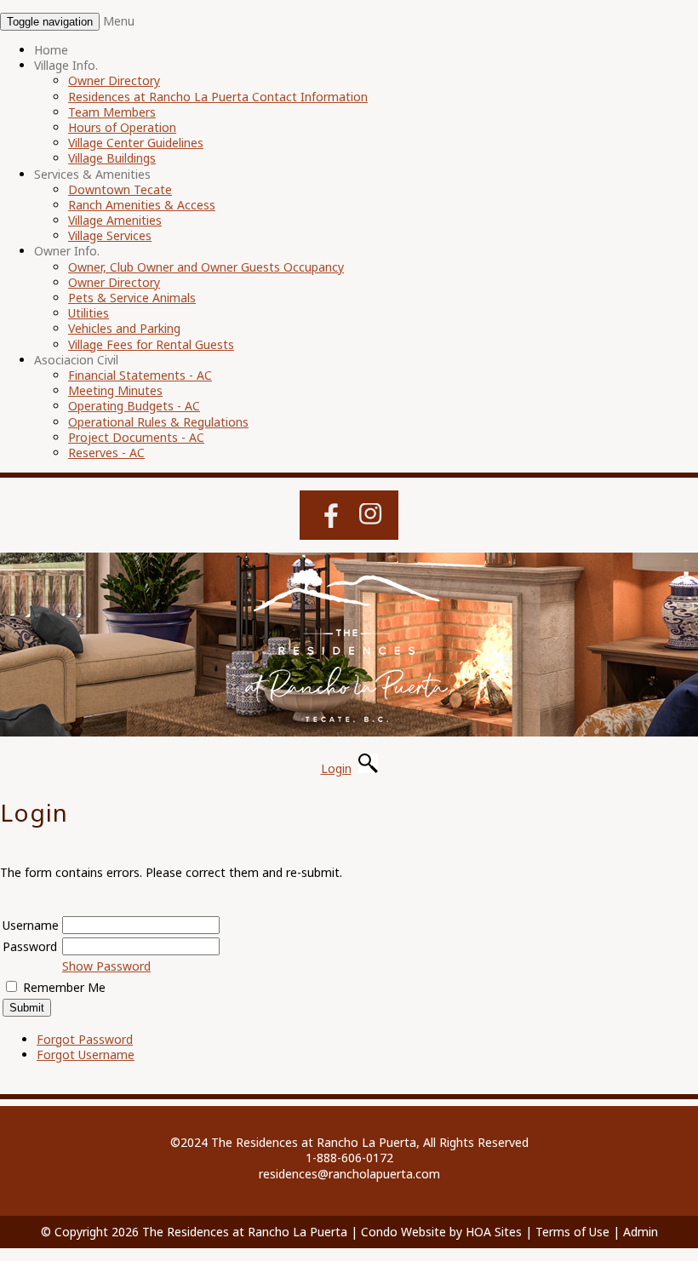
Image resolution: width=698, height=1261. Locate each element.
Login (336, 768)
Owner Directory (114, 80)
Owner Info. (67, 251)
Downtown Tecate (120, 189)
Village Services (110, 235)
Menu (118, 21)
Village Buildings (112, 158)
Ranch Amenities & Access (141, 205)
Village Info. (66, 65)
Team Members (112, 112)
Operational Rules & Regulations (158, 422)
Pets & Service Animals (132, 297)
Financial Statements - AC (140, 375)
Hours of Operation (122, 127)
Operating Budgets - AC (134, 406)
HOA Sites (494, 1232)
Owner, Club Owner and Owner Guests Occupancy (206, 267)
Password (30, 946)
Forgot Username (85, 1054)
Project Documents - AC (136, 437)
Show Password (106, 966)
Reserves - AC (106, 452)
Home (51, 50)
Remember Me (64, 987)
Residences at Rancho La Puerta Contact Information (218, 97)
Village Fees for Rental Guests (151, 344)
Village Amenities (115, 220)
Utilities (88, 313)
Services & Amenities (92, 174)
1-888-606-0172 (349, 1157)
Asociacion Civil (76, 360)
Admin (640, 1232)
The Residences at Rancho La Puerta (244, 1232)
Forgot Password (85, 1039)
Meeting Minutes (115, 390)
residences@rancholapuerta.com (349, 1174)
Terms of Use (572, 1232)
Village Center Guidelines (135, 143)
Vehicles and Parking (124, 328)
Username (31, 925)
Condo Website (403, 1232)
